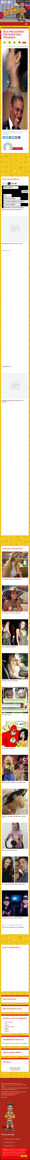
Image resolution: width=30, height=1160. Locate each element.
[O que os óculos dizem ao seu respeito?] (15, 925)
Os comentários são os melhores (11, 613)
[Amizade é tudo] (15, 307)
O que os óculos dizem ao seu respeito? (13, 927)
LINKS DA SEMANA (9, 1026)
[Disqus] (15, 971)
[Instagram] (6, 2)
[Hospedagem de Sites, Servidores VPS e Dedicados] (15, 1043)
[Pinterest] (9, 2)
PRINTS (7, 1029)
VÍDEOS (7, 1031)
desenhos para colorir (15, 1067)
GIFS (6, 1023)
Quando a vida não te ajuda (10, 681)
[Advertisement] (15, 471)
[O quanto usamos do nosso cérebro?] (15, 903)
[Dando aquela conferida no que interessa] (15, 768)
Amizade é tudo (6, 366)
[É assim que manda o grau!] (15, 836)
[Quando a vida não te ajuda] (15, 666)
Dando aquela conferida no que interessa (13, 782)
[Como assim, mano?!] (15, 734)
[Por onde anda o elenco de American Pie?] (15, 869)
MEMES (6, 1028)
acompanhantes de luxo (15, 1068)
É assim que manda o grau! (9, 850)
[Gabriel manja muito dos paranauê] (15, 195)
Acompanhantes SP (15, 1070)
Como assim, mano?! (8, 748)
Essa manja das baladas (9, 647)
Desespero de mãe (8, 1145)
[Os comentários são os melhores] (15, 598)
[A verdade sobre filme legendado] (15, 564)
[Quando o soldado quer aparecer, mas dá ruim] (15, 802)
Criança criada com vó (9, 1142)
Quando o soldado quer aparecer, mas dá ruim (14, 817)
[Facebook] (3, 2)
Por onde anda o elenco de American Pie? (13, 884)
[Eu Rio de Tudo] (15, 11)
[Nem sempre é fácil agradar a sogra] (15, 229)
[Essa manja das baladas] (15, 632)
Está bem (24, 1156)
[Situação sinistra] (15, 700)
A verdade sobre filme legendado (11, 579)
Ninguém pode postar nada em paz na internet (13, 401)
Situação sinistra (6, 714)
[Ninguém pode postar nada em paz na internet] (15, 386)
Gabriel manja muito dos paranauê (12, 209)
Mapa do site (4, 1097)
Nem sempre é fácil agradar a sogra (12, 243)
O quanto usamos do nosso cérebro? (12, 918)
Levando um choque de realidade (12, 1139)
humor (26, 46)
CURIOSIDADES (9, 1022)
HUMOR (7, 1025)
